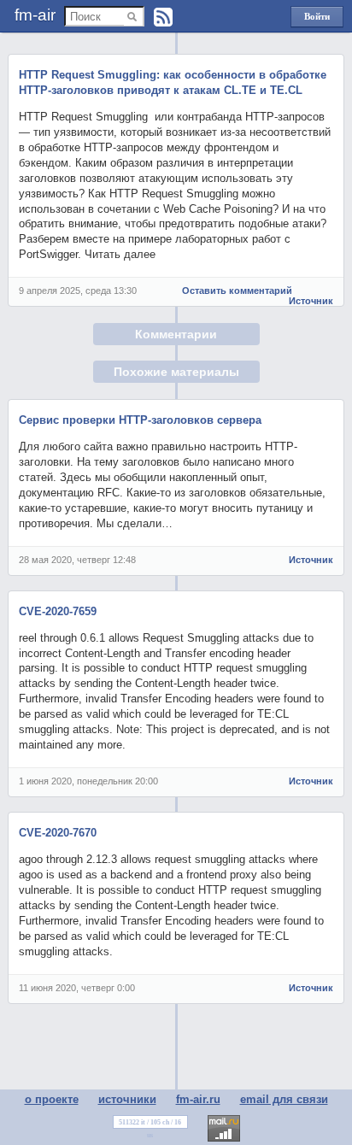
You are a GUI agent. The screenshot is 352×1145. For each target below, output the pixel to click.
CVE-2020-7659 (58, 611)
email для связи (284, 1099)
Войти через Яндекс (317, 19)
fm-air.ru (198, 1099)
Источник (311, 301)
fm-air (35, 15)
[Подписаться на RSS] (163, 17)
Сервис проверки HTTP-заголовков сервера (140, 420)
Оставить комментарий (237, 290)
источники (127, 1099)
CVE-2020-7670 (58, 832)
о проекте (52, 1099)
